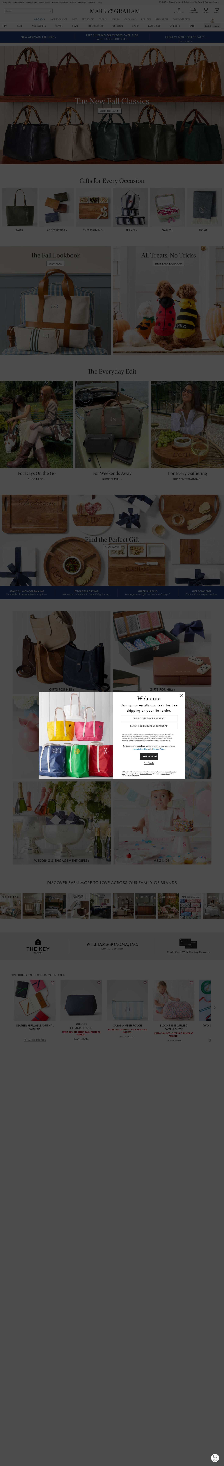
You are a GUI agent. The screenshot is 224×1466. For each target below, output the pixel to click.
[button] (215, 1458)
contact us (167, 741)
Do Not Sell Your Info (146, 774)
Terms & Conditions (141, 749)
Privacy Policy (159, 749)
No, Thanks (149, 763)
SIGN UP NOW (149, 756)
